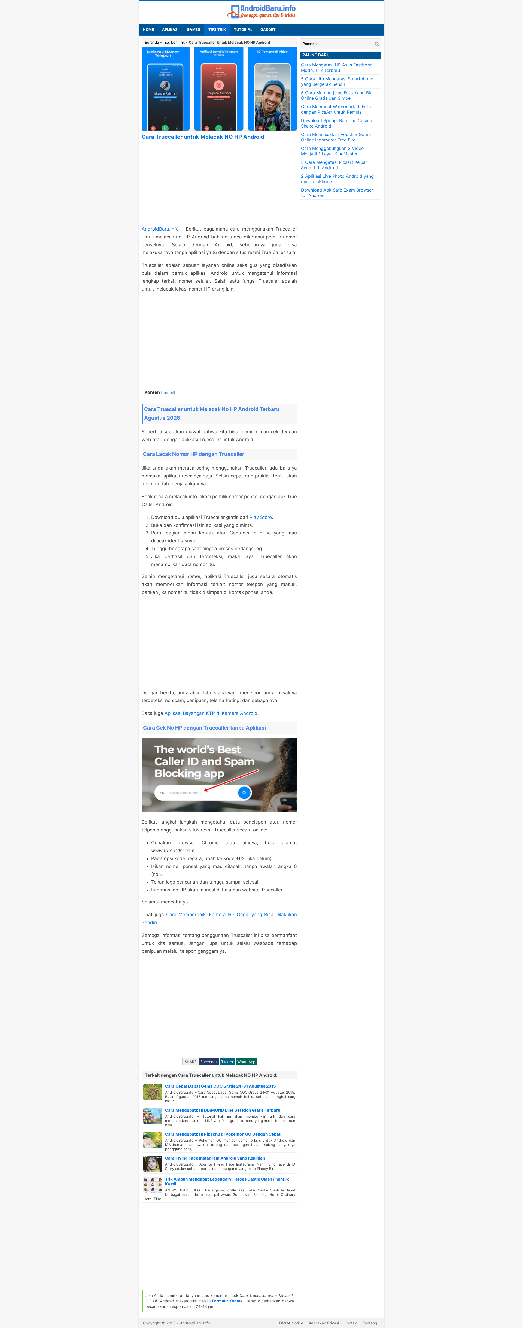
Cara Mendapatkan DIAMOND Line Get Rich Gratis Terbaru (222, 1110)
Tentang (370, 1323)
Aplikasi (170, 29)
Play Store (261, 517)
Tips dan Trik (174, 42)
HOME (148, 29)
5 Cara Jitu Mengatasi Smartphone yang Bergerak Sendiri (337, 81)
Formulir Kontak (227, 1301)
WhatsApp (246, 1062)
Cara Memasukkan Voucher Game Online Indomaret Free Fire (336, 137)
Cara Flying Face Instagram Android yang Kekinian (215, 1158)
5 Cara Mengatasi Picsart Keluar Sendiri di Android (334, 164)
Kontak (351, 1323)
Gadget (268, 29)
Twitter (227, 1062)
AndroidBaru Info (195, 1323)
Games (193, 29)
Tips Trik (217, 29)
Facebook (208, 1062)
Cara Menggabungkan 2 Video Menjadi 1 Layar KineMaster (332, 151)
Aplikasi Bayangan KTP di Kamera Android (211, 713)
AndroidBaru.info (160, 229)
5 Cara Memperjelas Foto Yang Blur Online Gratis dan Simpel (337, 95)
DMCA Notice (291, 1323)
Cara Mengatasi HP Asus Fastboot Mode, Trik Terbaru (336, 67)
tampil (168, 392)
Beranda (152, 42)
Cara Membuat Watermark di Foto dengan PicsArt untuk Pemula (336, 109)
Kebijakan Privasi (324, 1323)
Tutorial (243, 29)
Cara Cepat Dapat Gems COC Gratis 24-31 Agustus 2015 (220, 1086)
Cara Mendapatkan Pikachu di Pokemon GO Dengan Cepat (223, 1134)
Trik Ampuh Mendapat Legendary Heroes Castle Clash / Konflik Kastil (227, 1181)
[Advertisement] (219, 183)
